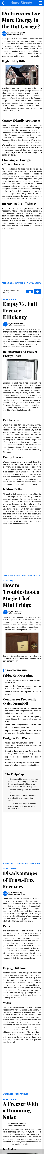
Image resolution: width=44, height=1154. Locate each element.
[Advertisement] (22, 258)
